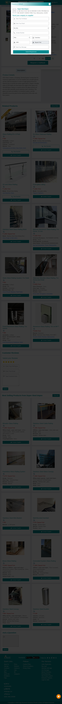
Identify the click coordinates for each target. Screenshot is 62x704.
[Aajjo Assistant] (58, 696)
